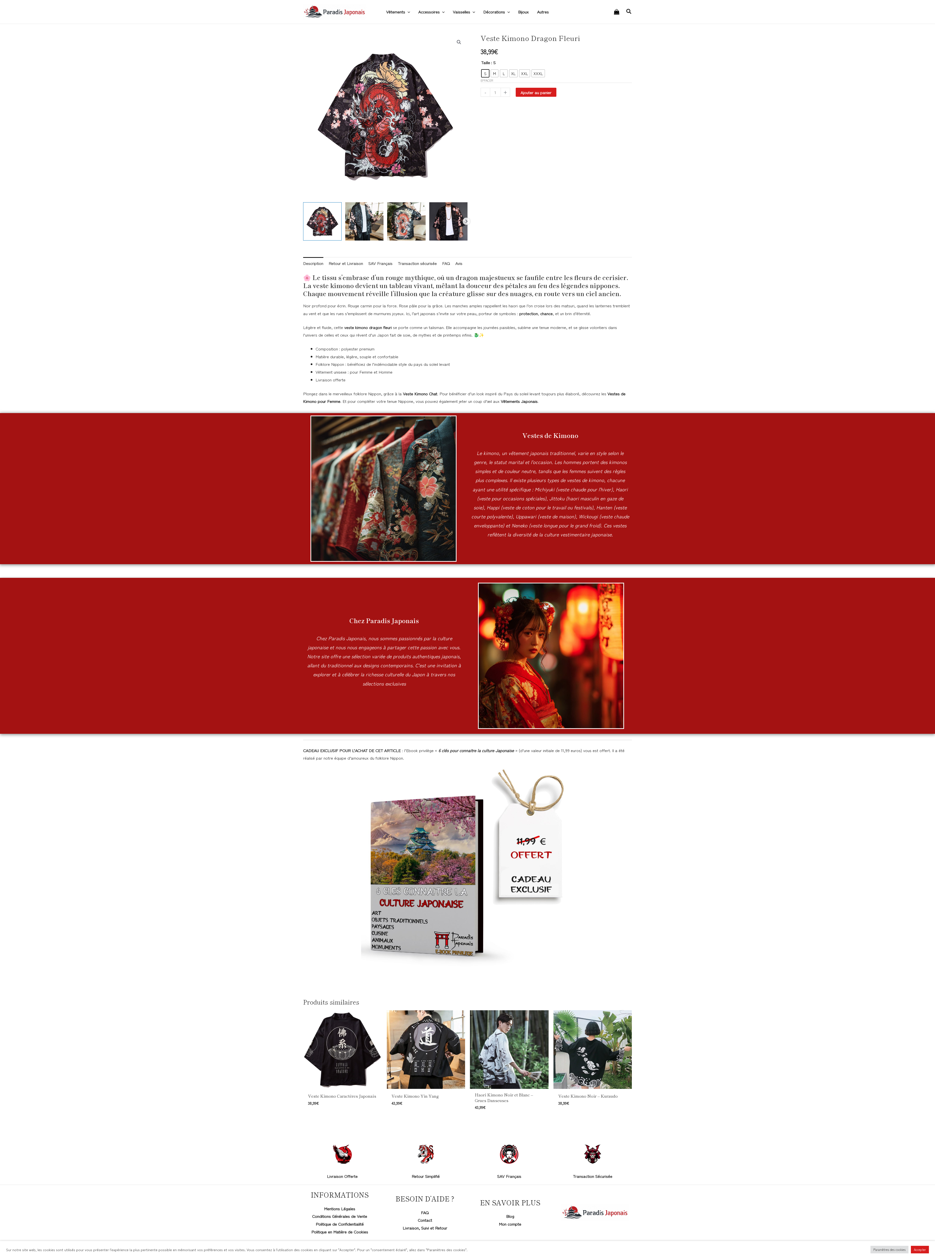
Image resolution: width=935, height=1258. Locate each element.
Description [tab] (313, 263)
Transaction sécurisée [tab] (417, 263)
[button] (407, 12)
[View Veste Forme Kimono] (364, 221)
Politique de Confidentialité (340, 1224)
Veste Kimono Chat (420, 393)
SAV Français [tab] (380, 263)
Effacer (487, 80)
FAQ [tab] (446, 263)
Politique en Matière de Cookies (339, 1232)
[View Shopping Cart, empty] (617, 12)
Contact (425, 1220)
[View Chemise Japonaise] (406, 221)
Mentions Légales (339, 1208)
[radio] (485, 73)
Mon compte (510, 1224)
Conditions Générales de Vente (339, 1216)
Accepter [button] (920, 1249)
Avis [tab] (458, 263)
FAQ (425, 1212)
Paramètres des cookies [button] (889, 1249)
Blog (510, 1216)
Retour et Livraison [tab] (346, 263)
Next (466, 221)
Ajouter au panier (536, 92)
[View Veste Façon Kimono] (448, 221)
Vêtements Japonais (519, 401)
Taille (485, 62)
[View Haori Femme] (322, 221)
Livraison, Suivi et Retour (425, 1228)
